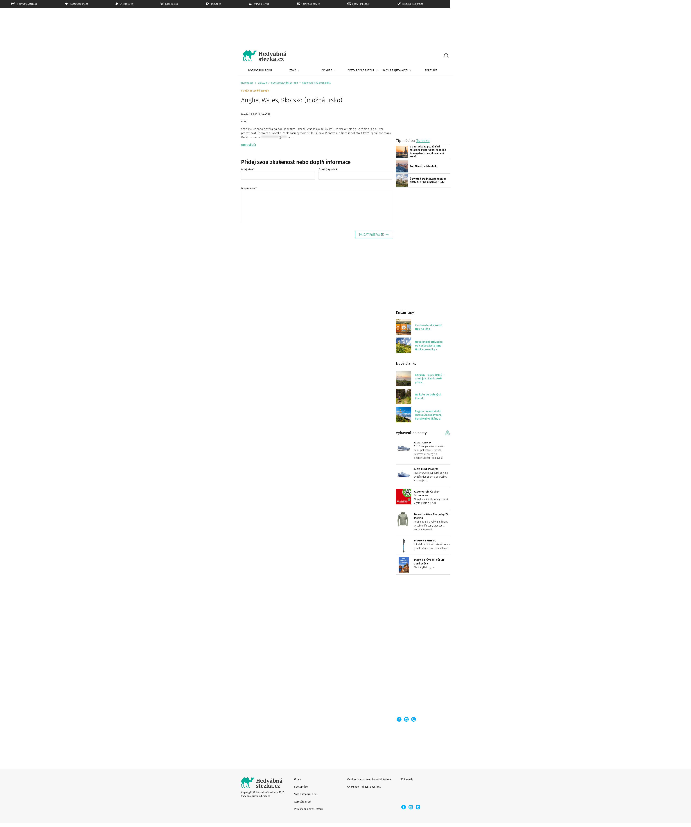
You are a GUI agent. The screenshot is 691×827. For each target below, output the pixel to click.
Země (292, 70)
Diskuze (326, 70)
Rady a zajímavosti (395, 70)
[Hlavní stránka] (262, 55)
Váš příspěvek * (249, 188)
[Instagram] (406, 719)
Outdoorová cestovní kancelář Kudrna (369, 779)
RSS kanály (406, 779)
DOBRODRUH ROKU (260, 70)
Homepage (247, 82)
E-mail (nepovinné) (328, 169)
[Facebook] (399, 719)
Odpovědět (248, 145)
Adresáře (431, 70)
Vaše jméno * (247, 169)
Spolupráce (301, 786)
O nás (297, 779)
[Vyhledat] (446, 55)
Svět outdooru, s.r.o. (305, 794)
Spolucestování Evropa (284, 82)
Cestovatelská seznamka (316, 82)
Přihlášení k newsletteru (308, 809)
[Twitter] (413, 719)
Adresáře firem (302, 801)
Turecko (423, 140)
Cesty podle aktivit (361, 70)
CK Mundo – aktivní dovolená (364, 786)
